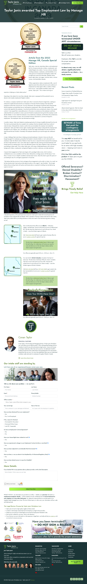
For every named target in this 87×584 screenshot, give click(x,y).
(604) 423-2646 (29, 269)
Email (5, 393)
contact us (52, 516)
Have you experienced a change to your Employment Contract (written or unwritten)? (25, 443)
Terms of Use (71, 555)
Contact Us (70, 550)
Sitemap (33, 580)
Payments (70, 552)
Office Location (8, 399)
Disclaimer (70, 557)
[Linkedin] (76, 579)
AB (51, 18)
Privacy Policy (71, 553)
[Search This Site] (81, 26)
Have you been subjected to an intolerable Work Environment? (20, 449)
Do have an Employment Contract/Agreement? (16, 430)
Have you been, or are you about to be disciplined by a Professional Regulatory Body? (26, 454)
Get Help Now (77, 3)
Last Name (34, 387)
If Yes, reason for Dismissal (11, 420)
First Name (6, 387)
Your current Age (8, 406)
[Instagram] (79, 579)
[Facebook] (74, 579)
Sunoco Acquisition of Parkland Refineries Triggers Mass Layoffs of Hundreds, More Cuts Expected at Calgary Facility (72, 93)
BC (52, 18)
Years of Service (35, 406)
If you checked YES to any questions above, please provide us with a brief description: (26, 469)
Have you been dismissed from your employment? (17, 412)
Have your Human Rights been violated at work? (16, 437)
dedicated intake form (40, 242)
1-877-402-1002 (42, 269)
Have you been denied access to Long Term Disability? (18, 460)
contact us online (31, 237)
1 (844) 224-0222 (29, 235)
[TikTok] (82, 579)
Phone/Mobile (34, 393)
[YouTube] (71, 579)
